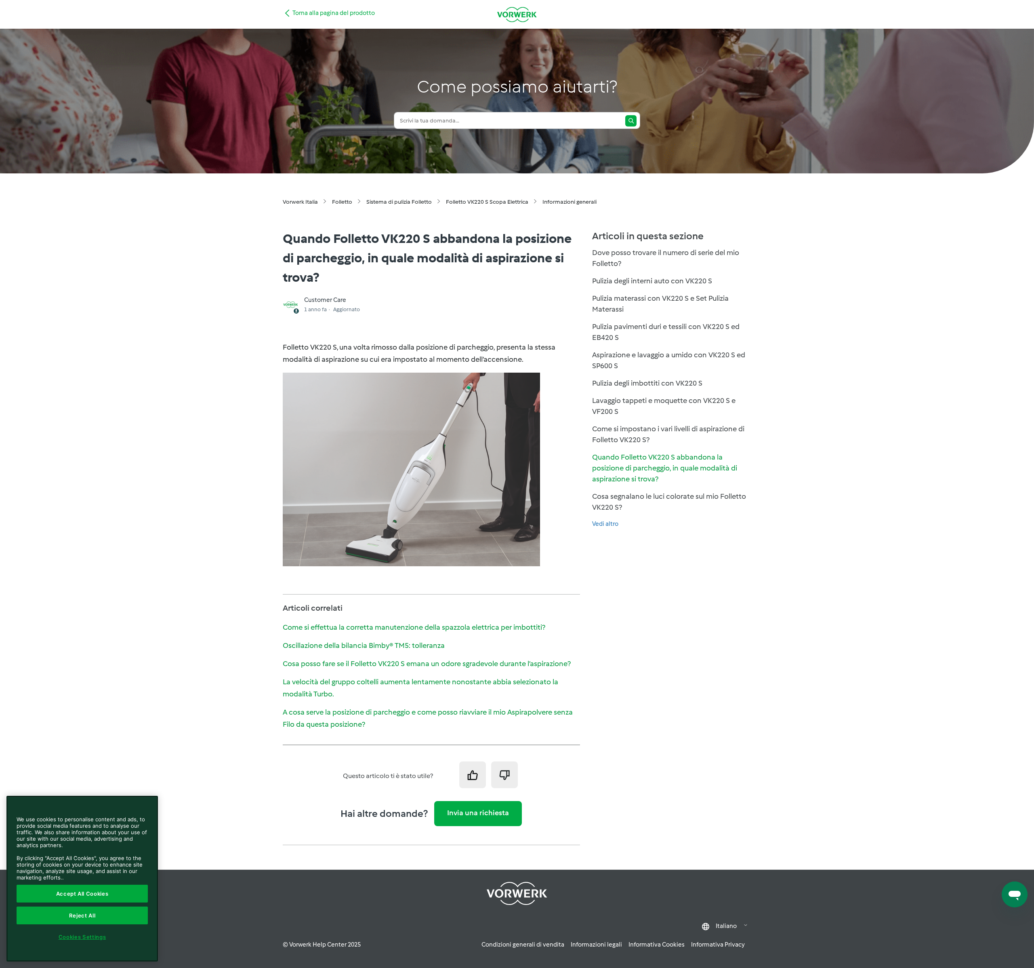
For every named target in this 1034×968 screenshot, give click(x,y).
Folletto (342, 201)
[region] (82, 879)
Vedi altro (605, 523)
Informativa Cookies (656, 944)
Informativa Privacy (718, 944)
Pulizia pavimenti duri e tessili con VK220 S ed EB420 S (666, 332)
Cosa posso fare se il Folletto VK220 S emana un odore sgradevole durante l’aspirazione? (427, 663)
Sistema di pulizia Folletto (399, 201)
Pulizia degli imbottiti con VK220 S (647, 383)
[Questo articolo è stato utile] (472, 774)
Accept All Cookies (82, 893)
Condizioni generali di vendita (522, 944)
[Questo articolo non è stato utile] (504, 774)
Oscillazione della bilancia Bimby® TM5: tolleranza (364, 645)
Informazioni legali (596, 944)
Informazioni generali (569, 201)
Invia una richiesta (478, 812)
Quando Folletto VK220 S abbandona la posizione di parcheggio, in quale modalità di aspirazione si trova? (664, 468)
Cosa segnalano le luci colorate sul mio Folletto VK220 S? (669, 502)
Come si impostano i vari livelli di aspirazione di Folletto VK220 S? (668, 434)
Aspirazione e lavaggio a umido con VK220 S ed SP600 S (668, 360)
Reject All (82, 915)
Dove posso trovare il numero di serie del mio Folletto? (665, 258)
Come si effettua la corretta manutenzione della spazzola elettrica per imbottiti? (414, 627)
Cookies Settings (82, 937)
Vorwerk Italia (300, 201)
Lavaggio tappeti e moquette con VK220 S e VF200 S (664, 406)
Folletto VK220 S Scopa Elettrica (487, 201)
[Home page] (517, 14)
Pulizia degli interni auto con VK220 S (652, 280)
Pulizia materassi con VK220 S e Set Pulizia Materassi (660, 304)
